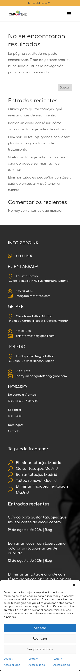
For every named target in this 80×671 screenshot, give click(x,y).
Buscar (65, 87)
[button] (74, 585)
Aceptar (40, 628)
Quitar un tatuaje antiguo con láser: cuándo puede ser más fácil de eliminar (38, 164)
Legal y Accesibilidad (12, 661)
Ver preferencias (40, 649)
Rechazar (40, 638)
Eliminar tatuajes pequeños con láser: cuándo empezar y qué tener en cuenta (39, 184)
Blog (48, 530)
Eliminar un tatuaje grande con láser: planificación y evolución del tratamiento (39, 143)
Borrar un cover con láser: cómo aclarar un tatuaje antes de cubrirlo (37, 548)
